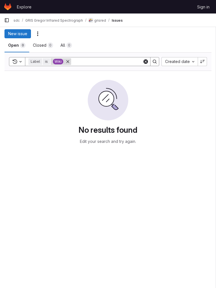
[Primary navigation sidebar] (6, 20)
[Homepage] (7, 6)
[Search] (154, 61)
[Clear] (145, 61)
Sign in (203, 6)
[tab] (16, 45)
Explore (24, 6)
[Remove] (67, 61)
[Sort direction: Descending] (202, 61)
